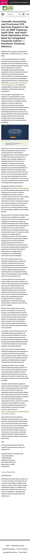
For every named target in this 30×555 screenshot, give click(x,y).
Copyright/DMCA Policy (10, 552)
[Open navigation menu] (2, 14)
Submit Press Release (8, 549)
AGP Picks (4, 2)
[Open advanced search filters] (23, 14)
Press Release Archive (17, 545)
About (8, 545)
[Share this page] (28, 14)
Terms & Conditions (22, 549)
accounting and (13, 82)
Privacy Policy (23, 552)
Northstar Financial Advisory (19, 188)
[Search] (20, 14)
